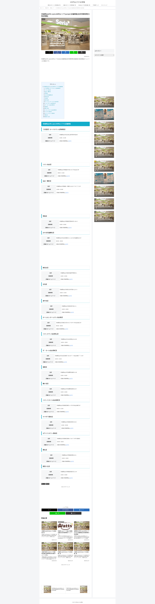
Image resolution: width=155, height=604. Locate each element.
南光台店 (47, 96)
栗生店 (46, 114)
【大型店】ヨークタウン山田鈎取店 (52, 88)
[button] (82, 52)
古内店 (46, 98)
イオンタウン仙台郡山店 (50, 103)
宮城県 (48, 483)
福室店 (46, 106)
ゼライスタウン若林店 (50, 113)
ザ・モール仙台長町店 (50, 104)
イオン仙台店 (48, 89)
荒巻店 (46, 93)
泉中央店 (47, 100)
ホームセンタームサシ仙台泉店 (51, 101)
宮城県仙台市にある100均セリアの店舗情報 (53, 86)
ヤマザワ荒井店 (48, 111)
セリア (44, 483)
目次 (51, 84)
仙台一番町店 (48, 91)
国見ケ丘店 (47, 116)
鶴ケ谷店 (47, 108)
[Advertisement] (65, 71)
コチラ (69, 141)
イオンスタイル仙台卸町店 (51, 110)
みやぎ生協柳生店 (49, 94)
